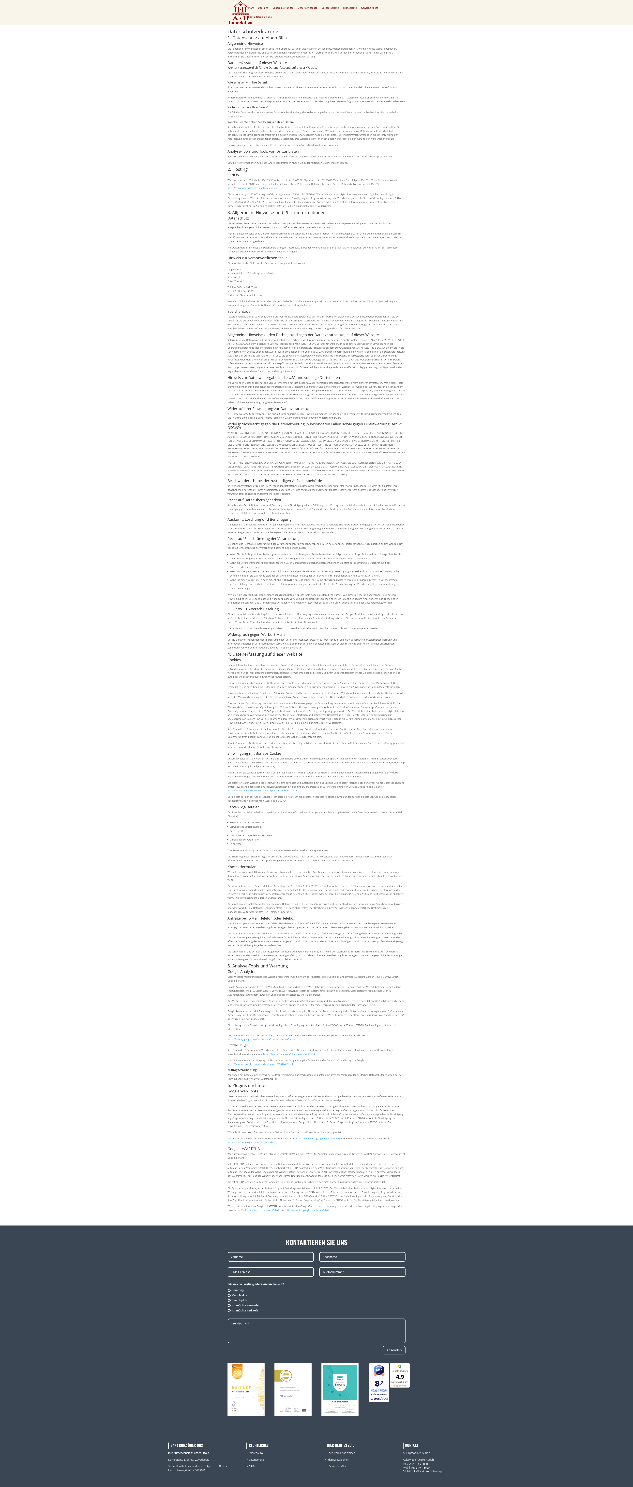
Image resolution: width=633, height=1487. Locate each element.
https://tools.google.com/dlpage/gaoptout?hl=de (289, 1054)
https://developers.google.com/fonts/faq (317, 1138)
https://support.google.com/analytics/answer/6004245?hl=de (260, 1064)
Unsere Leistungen (283, 8)
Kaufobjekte (239, 1300)
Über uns (263, 8)
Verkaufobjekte (330, 8)
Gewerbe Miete (369, 8)
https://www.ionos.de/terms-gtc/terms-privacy (252, 188)
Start (251, 8)
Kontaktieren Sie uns (260, 17)
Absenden (394, 1350)
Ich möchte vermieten (246, 1305)
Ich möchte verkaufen (246, 1310)
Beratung (238, 1290)
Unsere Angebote (307, 8)
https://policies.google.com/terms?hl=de (308, 1210)
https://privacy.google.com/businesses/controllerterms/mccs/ (261, 1039)
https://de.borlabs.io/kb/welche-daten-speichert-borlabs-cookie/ (262, 790)
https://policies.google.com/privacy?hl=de (250, 1142)
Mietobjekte (350, 8)
